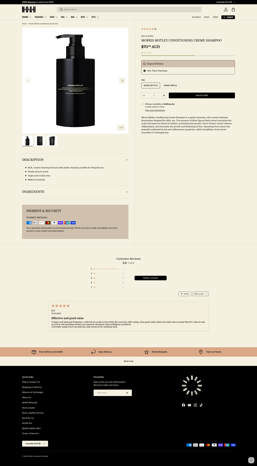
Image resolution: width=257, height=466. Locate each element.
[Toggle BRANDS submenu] (30, 17)
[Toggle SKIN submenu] (66, 17)
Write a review (150, 278)
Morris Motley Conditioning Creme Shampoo (44, 24)
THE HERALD (196, 17)
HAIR (72, 17)
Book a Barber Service (33, 413)
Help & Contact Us (31, 382)
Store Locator (28, 408)
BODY (83, 17)
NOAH (30, 456)
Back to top (128, 361)
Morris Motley (147, 36)
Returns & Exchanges (32, 392)
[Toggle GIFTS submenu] (97, 17)
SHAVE (52, 17)
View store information (155, 110)
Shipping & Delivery (32, 387)
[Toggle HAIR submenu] (76, 17)
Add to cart (202, 95)
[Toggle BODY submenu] (87, 17)
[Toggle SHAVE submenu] (56, 17)
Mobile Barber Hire (31, 428)
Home (24, 24)
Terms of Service (30, 433)
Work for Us (28, 418)
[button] (233, 9)
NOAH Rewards (29, 402)
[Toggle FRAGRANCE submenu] (45, 17)
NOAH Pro (27, 423)
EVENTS (206, 17)
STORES (215, 17)
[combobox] (129, 9)
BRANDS (25, 17)
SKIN (62, 17)
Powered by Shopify (40, 456)
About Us (26, 397)
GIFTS (93, 17)
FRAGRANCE (39, 17)
